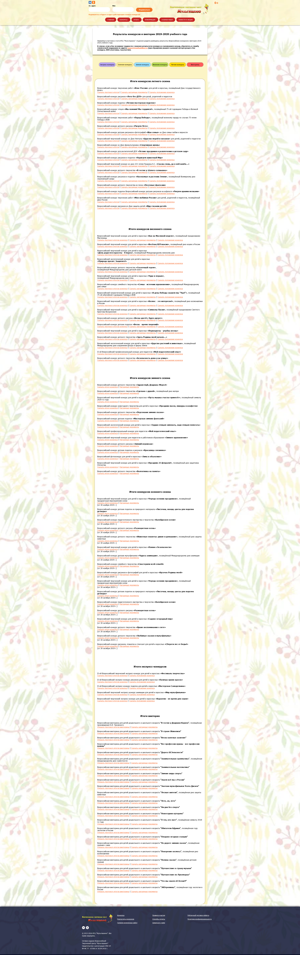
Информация (150, 20)
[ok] (87, 927)
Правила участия (158, 915)
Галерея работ (167, 20)
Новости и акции (186, 20)
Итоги (136, 20)
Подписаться (144, 10)
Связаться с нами (158, 923)
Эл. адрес (92, 6)
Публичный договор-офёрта (198, 915)
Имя (113, 6)
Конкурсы (123, 20)
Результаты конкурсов (125, 919)
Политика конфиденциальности (200, 919)
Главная (110, 20)
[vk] (83, 927)
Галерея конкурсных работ (127, 923)
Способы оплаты (158, 919)
